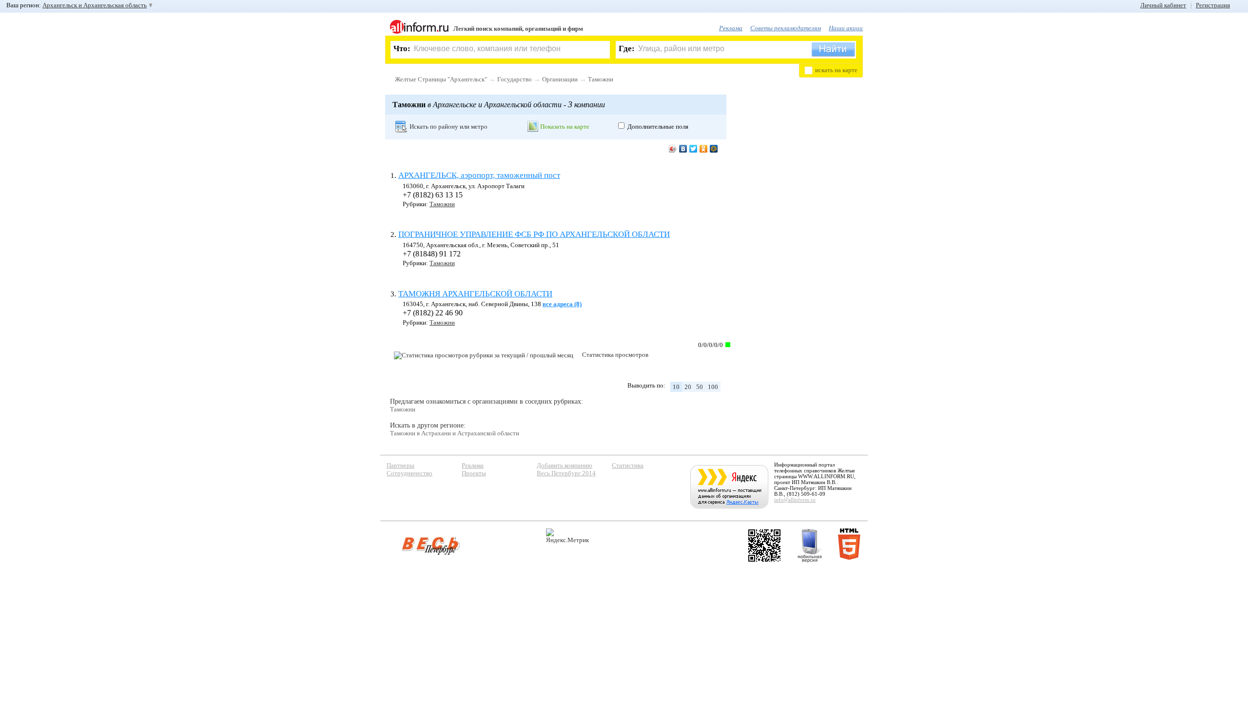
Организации (560, 79)
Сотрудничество (409, 473)
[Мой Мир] (714, 148)
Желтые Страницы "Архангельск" (441, 79)
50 (699, 386)
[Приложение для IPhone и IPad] (764, 545)
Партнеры (400, 465)
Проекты (474, 473)
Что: (401, 48)
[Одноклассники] (704, 148)
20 (687, 386)
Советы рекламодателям (785, 28)
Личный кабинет (1163, 5)
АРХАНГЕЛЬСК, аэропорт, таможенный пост (479, 175)
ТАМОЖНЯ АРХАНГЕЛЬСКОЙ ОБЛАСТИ (475, 293)
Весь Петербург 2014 (566, 473)
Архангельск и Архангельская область (94, 5)
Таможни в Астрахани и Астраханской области (454, 433)
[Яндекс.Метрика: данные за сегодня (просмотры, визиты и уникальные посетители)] (567, 536)
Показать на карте (564, 126)
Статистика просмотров (615, 354)
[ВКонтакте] (683, 148)
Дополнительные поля (657, 126)
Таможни (600, 79)
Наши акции (846, 28)
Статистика (628, 465)
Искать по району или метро (449, 126)
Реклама (730, 28)
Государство (514, 79)
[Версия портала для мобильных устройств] (809, 545)
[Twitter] (693, 148)
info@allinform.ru (795, 500)
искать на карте (836, 70)
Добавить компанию (564, 465)
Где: (627, 48)
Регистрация (1213, 5)
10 (676, 386)
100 (713, 386)
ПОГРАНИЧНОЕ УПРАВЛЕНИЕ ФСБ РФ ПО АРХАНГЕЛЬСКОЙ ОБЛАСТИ (534, 234)
